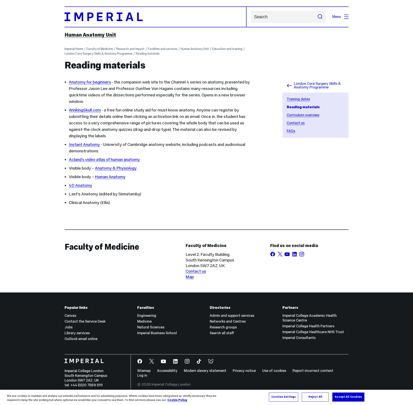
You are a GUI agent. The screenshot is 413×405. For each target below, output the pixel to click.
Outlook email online (81, 339)
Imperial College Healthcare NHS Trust (313, 332)
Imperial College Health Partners (308, 326)
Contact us (296, 123)
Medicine (144, 321)
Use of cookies (274, 370)
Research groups (223, 327)
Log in (142, 375)
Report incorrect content (313, 370)
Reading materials (148, 54)
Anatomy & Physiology (116, 168)
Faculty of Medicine (99, 49)
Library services (77, 333)
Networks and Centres (228, 321)
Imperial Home (74, 49)
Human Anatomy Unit (90, 35)
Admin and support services (232, 315)
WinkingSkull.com (85, 110)
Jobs (68, 327)
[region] (206, 397)
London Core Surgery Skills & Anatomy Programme (99, 54)
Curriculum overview (303, 115)
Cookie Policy (177, 400)
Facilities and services (162, 49)
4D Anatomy (80, 185)
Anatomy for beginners (90, 82)
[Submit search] (320, 17)
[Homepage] (156, 16)
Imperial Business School (157, 333)
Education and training (227, 49)
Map (190, 276)
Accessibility (167, 370)
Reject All (315, 397)
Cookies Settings (283, 397)
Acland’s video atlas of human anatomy (104, 159)
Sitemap (144, 370)
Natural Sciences (150, 327)
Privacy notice (244, 370)
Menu (336, 16)
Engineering (146, 315)
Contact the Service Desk (85, 321)
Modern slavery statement (205, 370)
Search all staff (222, 333)
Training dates (298, 99)
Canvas (70, 315)
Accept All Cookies (348, 397)
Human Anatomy (110, 176)
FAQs (291, 131)
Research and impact (130, 49)
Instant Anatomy (84, 144)
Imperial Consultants (299, 337)
